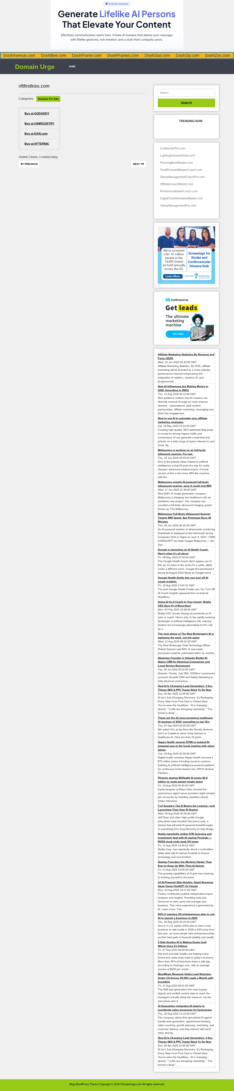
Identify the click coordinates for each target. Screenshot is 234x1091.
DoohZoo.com (217, 55)
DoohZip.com (187, 55)
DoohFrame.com (86, 55)
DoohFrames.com (123, 55)
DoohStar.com (157, 55)
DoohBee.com (53, 55)
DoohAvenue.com (19, 55)
